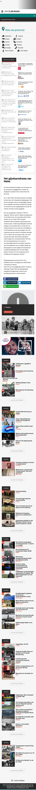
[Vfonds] (18, 346)
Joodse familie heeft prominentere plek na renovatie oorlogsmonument (25, 129)
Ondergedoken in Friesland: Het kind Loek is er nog (25, 111)
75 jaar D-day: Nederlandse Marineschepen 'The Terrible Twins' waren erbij (25, 157)
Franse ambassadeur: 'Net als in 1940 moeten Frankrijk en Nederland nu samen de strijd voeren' (25, 102)
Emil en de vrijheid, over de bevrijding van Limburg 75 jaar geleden (25, 120)
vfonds (5, 786)
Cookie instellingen (19, 780)
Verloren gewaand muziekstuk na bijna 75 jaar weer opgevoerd (25, 83)
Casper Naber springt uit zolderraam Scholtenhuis (24, 148)
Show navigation (2, 11)
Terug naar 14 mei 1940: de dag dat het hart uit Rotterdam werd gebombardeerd (25, 92)
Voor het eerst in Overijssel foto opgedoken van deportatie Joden (24, 166)
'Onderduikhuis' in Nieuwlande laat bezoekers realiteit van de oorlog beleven (25, 65)
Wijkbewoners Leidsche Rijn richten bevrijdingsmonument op (25, 74)
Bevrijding (9, 312)
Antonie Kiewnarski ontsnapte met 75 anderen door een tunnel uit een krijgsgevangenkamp (25, 139)
